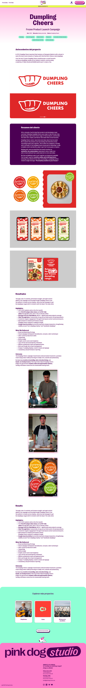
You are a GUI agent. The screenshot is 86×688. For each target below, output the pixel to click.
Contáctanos (79, 2)
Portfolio (11, 2)
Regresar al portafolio (43, 630)
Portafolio (5, 2)
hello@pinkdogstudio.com (49, 680)
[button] (40, 116)
